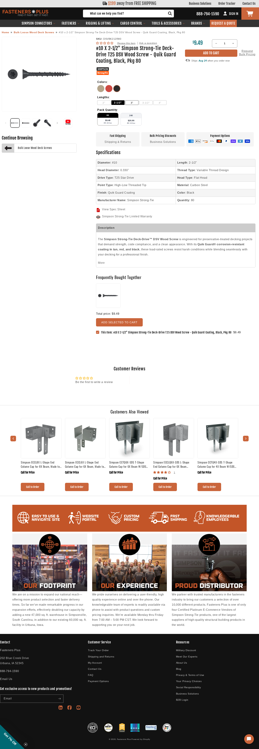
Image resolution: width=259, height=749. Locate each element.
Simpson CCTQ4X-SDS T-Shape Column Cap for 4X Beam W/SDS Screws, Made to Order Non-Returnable (216, 464)
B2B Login (182, 699)
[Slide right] (57, 123)
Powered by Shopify (140, 739)
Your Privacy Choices (189, 681)
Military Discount (186, 650)
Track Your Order (98, 650)
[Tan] (101, 91)
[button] (38, 23)
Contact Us (248, 3)
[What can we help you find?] (170, 13)
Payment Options (98, 681)
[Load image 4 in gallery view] (47, 123)
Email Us (6, 678)
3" (132, 102)
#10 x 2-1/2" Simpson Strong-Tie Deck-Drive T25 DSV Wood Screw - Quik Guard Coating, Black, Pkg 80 (122, 32)
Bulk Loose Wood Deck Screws (34, 32)
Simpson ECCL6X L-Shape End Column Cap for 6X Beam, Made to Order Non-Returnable (84, 464)
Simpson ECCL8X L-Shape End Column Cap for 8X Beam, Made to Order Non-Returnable (40, 464)
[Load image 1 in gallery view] (15, 123)
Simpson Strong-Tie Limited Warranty (127, 216)
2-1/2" (118, 102)
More (101, 262)
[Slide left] (6, 123)
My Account (95, 662)
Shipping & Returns (117, 141)
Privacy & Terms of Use (190, 675)
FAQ (90, 675)
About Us (181, 662)
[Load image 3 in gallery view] (36, 123)
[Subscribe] (59, 699)
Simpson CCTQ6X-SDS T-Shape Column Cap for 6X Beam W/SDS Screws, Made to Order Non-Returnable (127, 464)
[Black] (117, 91)
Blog (178, 668)
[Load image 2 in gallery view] (25, 123)
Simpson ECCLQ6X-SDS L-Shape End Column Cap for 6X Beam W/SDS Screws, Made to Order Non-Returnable (173, 464)
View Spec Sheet (113, 209)
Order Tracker (226, 3)
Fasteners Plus (124, 739)
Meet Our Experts (187, 656)
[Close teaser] (25, 744)
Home (5, 32)
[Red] (109, 91)
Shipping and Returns (101, 656)
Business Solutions (200, 3)
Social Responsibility (188, 687)
